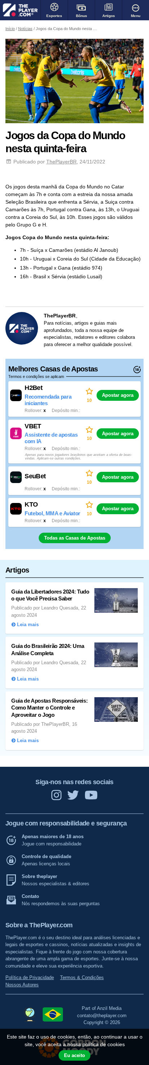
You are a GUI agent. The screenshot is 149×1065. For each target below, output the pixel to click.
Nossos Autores (22, 984)
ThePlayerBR (61, 162)
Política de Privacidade (29, 977)
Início (10, 28)
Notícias (25, 28)
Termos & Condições (82, 977)
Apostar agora (117, 395)
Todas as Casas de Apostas (74, 538)
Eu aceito (74, 1055)
